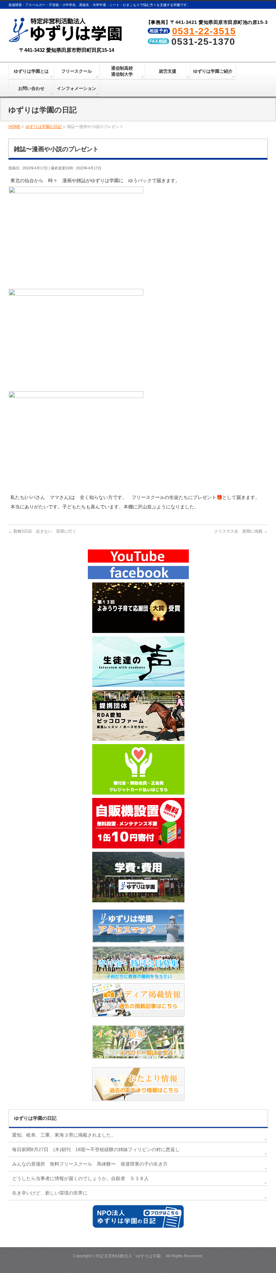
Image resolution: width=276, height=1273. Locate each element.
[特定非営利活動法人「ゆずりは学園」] (66, 37)
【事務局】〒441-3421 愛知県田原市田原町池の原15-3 (207, 22)
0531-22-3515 (204, 31)
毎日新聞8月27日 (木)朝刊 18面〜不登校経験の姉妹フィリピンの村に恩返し (96, 1149)
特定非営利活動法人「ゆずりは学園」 (130, 1255)
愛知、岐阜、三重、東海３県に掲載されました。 (64, 1135)
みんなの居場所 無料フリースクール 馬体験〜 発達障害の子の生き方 (90, 1164)
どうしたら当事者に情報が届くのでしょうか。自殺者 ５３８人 (80, 1178)
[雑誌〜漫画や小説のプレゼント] (76, 283)
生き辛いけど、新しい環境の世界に (50, 1193)
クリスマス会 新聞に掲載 (241, 531)
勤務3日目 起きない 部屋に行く (42, 531)
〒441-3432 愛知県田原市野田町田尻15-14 (66, 50)
